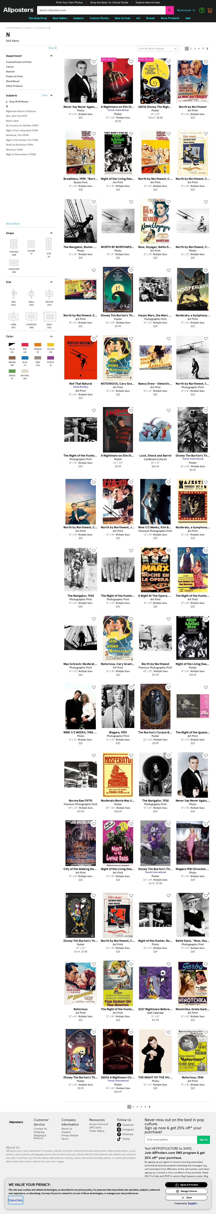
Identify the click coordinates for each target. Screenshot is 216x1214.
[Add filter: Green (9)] (12, 370)
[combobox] (101, 10)
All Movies (40, 28)
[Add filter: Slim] (49, 244)
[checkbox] (13, 297)
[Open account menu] (193, 10)
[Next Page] (207, 49)
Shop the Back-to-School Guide (109, 2)
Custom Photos (99, 18)
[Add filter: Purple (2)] (50, 357)
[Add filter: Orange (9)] (38, 343)
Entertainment (14, 28)
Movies (28, 28)
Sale (188, 18)
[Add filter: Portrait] (14, 244)
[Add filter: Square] (31, 244)
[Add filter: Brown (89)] (12, 357)
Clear (45, 95)
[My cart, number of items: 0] (210, 10)
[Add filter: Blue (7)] (25, 357)
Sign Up (203, 1140)
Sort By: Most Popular (151, 48)
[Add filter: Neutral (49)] (25, 370)
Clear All (52, 48)
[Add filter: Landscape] (14, 262)
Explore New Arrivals (148, 2)
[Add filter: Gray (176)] (38, 357)
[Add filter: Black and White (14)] (12, 343)
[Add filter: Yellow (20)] (50, 343)
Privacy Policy (16, 1200)
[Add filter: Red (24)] (25, 343)
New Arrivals (122, 18)
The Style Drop (38, 18)
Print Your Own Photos (69, 2)
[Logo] (18, 10)
